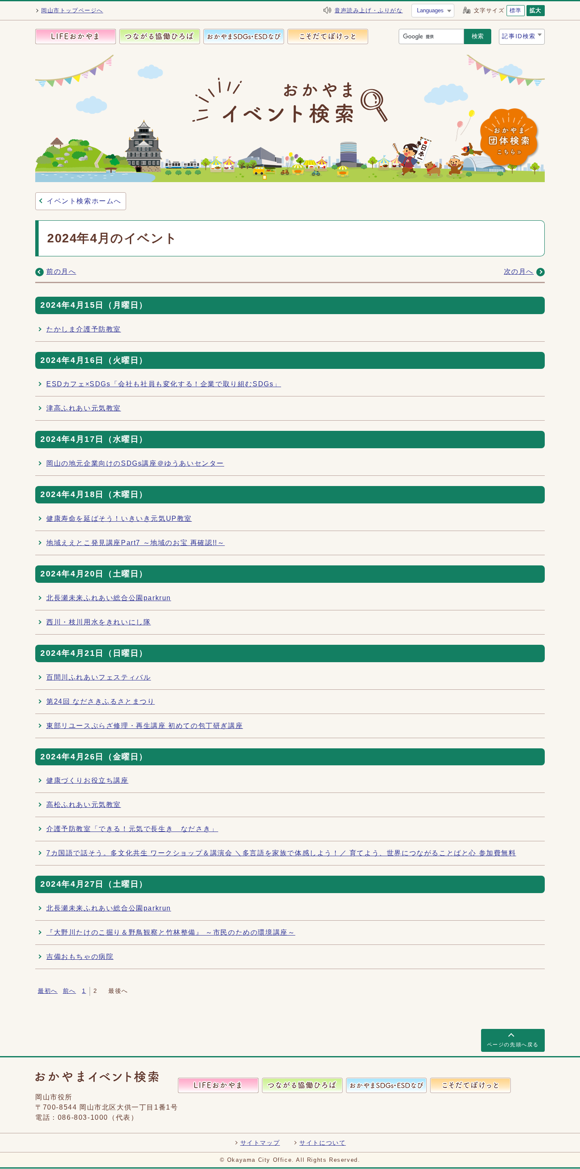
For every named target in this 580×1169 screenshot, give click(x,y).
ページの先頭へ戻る (513, 1045)
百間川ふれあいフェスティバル (98, 677)
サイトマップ (260, 1142)
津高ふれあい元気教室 (83, 408)
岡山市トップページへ (72, 10)
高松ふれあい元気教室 (83, 804)
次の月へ (519, 271)
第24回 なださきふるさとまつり (100, 701)
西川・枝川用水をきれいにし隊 (98, 622)
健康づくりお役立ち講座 (87, 780)
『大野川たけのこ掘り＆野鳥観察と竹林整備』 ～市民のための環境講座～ (170, 932)
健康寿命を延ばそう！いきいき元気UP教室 (119, 518)
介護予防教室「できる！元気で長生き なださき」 (132, 828)
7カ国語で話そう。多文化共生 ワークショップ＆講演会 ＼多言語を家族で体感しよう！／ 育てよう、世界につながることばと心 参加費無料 (281, 853)
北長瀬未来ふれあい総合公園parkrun (108, 597)
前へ (69, 991)
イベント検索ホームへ (84, 201)
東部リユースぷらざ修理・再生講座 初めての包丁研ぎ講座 (144, 725)
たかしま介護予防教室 (83, 329)
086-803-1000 (83, 1117)
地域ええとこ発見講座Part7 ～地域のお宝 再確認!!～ (135, 542)
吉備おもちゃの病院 (79, 956)
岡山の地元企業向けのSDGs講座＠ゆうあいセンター (135, 463)
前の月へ (61, 271)
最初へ (48, 991)
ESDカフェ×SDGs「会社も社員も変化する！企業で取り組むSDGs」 (163, 384)
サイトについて (322, 1142)
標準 (516, 10)
